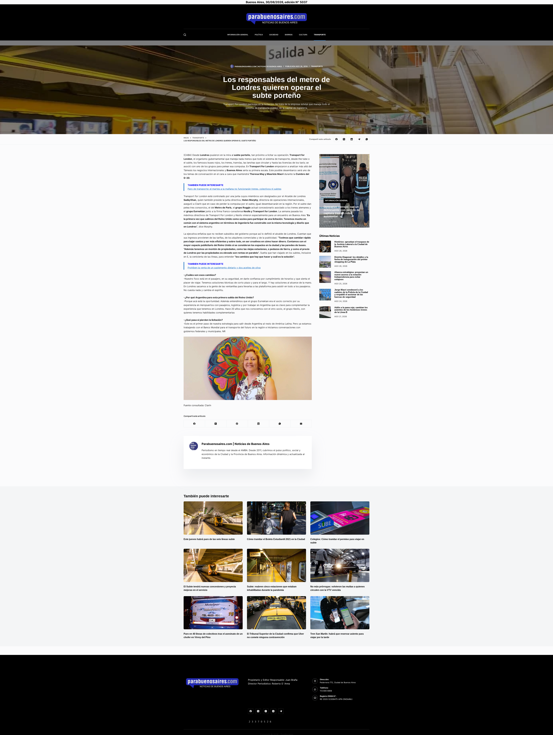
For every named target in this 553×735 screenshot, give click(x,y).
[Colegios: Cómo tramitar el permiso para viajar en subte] (339, 518)
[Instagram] (266, 711)
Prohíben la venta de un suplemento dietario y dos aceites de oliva (224, 267)
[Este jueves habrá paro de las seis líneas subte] (213, 518)
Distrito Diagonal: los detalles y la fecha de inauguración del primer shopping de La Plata (351, 259)
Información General (237, 35)
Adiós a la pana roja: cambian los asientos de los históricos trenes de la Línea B (351, 309)
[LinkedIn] (351, 139)
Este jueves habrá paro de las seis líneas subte (209, 539)
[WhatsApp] (367, 139)
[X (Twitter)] (344, 139)
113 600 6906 (326, 691)
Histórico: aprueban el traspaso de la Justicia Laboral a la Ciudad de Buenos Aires (351, 244)
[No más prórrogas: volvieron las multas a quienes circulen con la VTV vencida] (339, 565)
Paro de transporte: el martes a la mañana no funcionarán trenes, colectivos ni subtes (234, 188)
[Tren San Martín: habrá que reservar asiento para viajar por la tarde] (339, 612)
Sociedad (273, 35)
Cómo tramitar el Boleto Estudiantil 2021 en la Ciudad (276, 539)
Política (259, 35)
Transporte (320, 35)
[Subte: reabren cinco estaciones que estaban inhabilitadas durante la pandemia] (276, 565)
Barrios (288, 35)
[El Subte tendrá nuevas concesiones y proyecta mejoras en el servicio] (213, 565)
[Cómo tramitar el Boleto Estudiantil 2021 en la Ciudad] (276, 518)
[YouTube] (273, 711)
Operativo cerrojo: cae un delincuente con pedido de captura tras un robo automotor (342, 211)
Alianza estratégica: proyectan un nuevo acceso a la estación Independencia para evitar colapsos (351, 276)
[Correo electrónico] (301, 423)
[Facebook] (336, 139)
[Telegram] (359, 139)
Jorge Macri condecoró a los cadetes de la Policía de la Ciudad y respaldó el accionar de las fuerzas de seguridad (351, 293)
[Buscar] (185, 35)
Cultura (303, 35)
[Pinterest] (237, 423)
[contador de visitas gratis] (260, 721)
